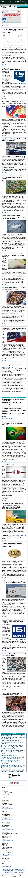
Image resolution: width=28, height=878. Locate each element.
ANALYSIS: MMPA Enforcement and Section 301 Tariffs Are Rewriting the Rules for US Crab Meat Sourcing (13, 415)
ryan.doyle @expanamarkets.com (7, 819)
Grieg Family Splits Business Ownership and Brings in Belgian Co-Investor (12, 742)
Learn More (13, 3)
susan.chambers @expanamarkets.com (7, 828)
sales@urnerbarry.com (7, 861)
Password (4, 12)
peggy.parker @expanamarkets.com (7, 839)
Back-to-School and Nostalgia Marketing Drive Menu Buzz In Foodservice (10, 762)
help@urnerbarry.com (7, 855)
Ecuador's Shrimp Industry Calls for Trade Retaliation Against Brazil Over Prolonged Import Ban (12, 747)
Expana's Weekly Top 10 (8, 755)
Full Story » (4, 64)
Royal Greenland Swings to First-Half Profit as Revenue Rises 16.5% (12, 757)
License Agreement (6, 866)
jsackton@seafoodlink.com (8, 850)
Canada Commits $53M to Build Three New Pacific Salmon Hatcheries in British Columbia (13, 766)
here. (18, 388)
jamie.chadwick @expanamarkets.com (7, 808)
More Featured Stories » (7, 418)
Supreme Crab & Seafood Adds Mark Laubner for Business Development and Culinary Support (12, 771)
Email (3, 11)
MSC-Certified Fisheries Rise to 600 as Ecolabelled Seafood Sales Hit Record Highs (13, 752)
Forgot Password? (6, 21)
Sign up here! (5, 25)
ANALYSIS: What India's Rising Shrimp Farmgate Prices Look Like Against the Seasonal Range (13, 737)
